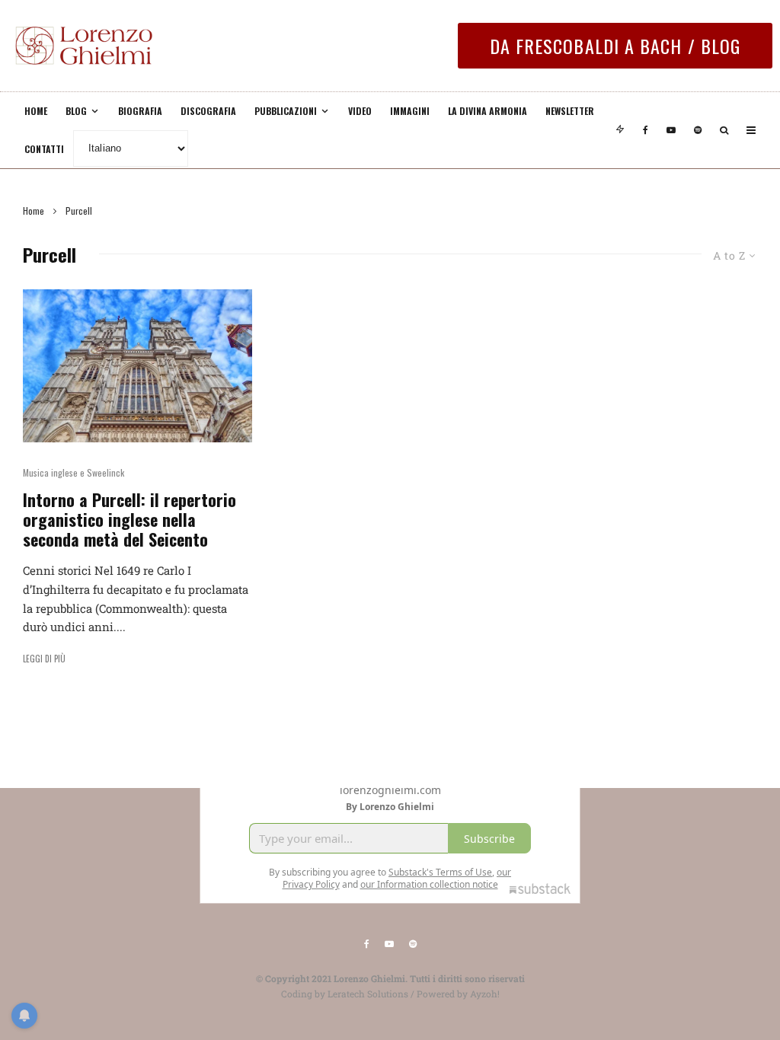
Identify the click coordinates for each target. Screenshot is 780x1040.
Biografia (140, 110)
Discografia (208, 110)
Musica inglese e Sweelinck (73, 472)
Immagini (410, 110)
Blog (76, 110)
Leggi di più (44, 658)
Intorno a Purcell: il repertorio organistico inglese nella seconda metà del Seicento (129, 520)
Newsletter (569, 110)
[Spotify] (698, 130)
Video (360, 110)
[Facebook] (645, 130)
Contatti (44, 148)
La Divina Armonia (487, 110)
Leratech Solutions (368, 993)
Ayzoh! (485, 993)
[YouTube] (671, 130)
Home (35, 110)
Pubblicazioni (285, 110)
